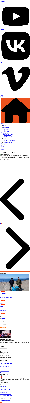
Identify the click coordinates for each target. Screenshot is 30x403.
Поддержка (3, 1)
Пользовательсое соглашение (5, 400)
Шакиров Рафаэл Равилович (6, 363)
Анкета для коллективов (6, 138)
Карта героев (5, 125)
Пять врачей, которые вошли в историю (8, 390)
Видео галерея (5, 144)
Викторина (2, 132)
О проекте (2, 123)
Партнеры (2, 145)
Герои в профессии (7, 131)
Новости (2, 146)
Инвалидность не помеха (5, 387)
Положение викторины (6, 133)
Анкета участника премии (6, 127)
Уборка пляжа (3, 293)
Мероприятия (3, 143)
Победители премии (5, 126)
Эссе (3, 128)
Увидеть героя (3, 291)
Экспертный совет (5, 124)
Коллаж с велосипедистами (5, 314)
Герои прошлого (6, 129)
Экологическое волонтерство (6, 297)
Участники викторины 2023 (8, 136)
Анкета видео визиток (6, 141)
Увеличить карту (3, 327)
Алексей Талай (3, 369)
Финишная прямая (3, 310)
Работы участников (5, 139)
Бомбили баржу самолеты (5, 394)
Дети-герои (5, 130)
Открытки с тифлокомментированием (9, 140)
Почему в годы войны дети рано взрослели (8, 397)
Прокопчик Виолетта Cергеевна (6, 372)
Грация (1, 306)
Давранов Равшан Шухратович (6, 366)
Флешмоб (2, 137)
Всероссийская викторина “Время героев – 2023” (9, 134)
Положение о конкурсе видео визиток (8, 142)
